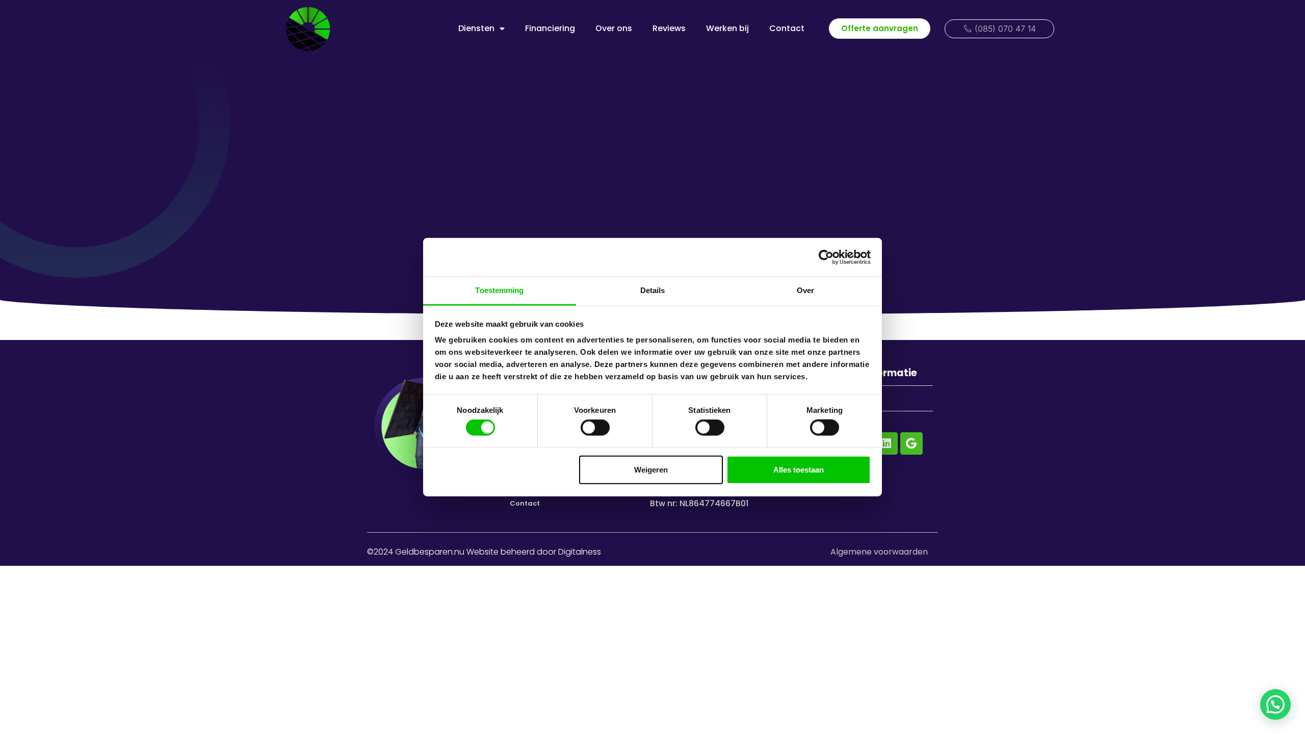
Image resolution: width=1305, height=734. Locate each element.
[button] (1275, 704)
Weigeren (651, 469)
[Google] (911, 443)
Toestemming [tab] (499, 290)
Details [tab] (652, 290)
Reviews (669, 28)
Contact (786, 28)
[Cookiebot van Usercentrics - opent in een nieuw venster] (826, 257)
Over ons (613, 28)
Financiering (550, 28)
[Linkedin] (886, 443)
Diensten (476, 28)
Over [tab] (805, 290)
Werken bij (727, 28)
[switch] (595, 428)
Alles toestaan (798, 469)
